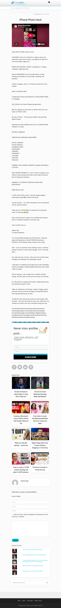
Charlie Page (46, 14)
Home (18, 600)
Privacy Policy (38, 600)
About (23, 600)
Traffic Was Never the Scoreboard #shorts (33, 565)
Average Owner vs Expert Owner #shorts (32, 571)
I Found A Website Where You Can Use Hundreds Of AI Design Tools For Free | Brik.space (34, 561)
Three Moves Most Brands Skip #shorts (32, 549)
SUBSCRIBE (30, 357)
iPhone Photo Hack (30, 19)
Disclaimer (30, 600)
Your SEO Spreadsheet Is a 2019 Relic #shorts (34, 555)
